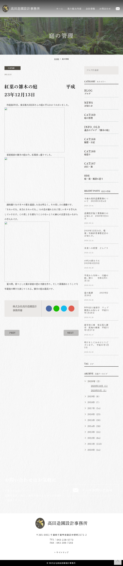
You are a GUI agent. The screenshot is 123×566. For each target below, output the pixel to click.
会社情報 (90, 9)
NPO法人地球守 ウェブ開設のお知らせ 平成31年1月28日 (96, 310)
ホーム (59, 9)
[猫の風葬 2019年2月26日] (114, 295)
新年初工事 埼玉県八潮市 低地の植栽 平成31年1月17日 (96, 327)
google (71, 309)
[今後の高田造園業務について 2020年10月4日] (114, 201)
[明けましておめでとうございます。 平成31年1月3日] (114, 344)
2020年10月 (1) (99, 386)
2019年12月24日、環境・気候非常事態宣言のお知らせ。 (96, 233)
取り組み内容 (75, 9)
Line (56, 309)
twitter (64, 309)
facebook (49, 309)
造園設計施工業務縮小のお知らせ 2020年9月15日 (96, 215)
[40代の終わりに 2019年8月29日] (114, 263)
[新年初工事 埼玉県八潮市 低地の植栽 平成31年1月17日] (114, 327)
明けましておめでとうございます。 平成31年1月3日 (96, 344)
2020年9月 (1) (98, 390)
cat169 (11, 68)
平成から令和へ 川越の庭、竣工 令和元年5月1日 (96, 277)
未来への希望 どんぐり (96, 248)
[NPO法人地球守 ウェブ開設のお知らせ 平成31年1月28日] (114, 310)
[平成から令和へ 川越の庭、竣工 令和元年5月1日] (114, 277)
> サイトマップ (61, 552)
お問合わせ (105, 9)
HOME (56, 59)
